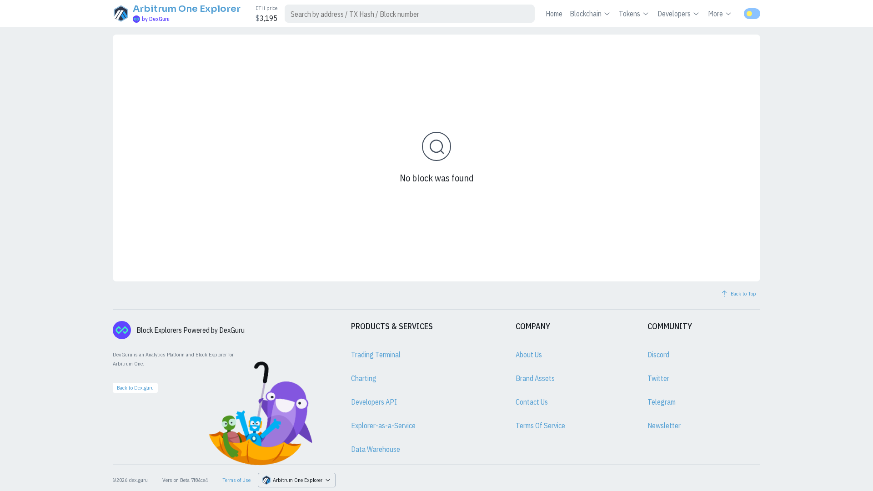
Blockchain (586, 13)
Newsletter (664, 425)
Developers (674, 13)
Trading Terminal (376, 354)
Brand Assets (535, 378)
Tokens (629, 13)
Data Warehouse (375, 449)
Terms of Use (236, 479)
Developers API (374, 401)
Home (554, 13)
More (715, 13)
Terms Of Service (540, 425)
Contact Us (532, 401)
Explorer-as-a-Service (383, 425)
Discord (658, 354)
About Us (529, 354)
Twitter (658, 378)
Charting (363, 378)
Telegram (661, 401)
